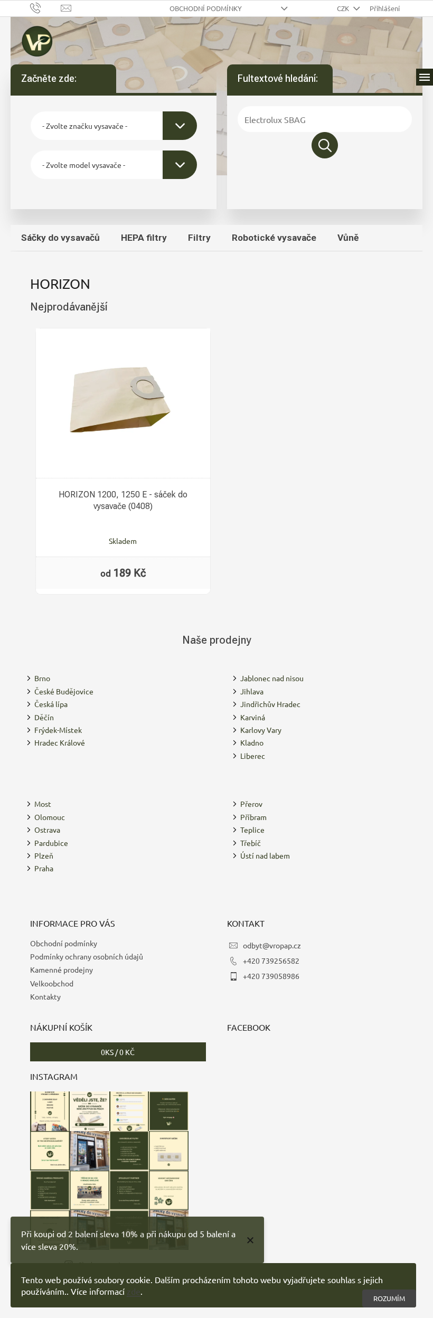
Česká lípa (51, 704)
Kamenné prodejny (61, 969)
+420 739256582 (271, 960)
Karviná (252, 717)
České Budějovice (63, 691)
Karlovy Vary (260, 730)
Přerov (251, 803)
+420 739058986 (271, 976)
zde (133, 1291)
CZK (344, 8)
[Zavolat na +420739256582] (45, 7)
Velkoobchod (51, 983)
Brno (42, 678)
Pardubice (51, 843)
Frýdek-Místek (58, 730)
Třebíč (250, 843)
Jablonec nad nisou (272, 678)
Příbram (253, 817)
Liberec (252, 755)
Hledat (325, 145)
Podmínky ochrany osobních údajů (86, 956)
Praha (43, 868)
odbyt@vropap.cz (272, 945)
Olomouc (49, 817)
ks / (118, 1052)
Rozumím (389, 1298)
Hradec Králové (59, 742)
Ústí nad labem (265, 855)
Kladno (251, 742)
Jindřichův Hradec (270, 704)
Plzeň (43, 855)
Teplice (252, 829)
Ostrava (47, 829)
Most (42, 803)
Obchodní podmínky (206, 8)
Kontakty (45, 996)
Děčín (44, 717)
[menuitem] (60, 237)
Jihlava (251, 691)
